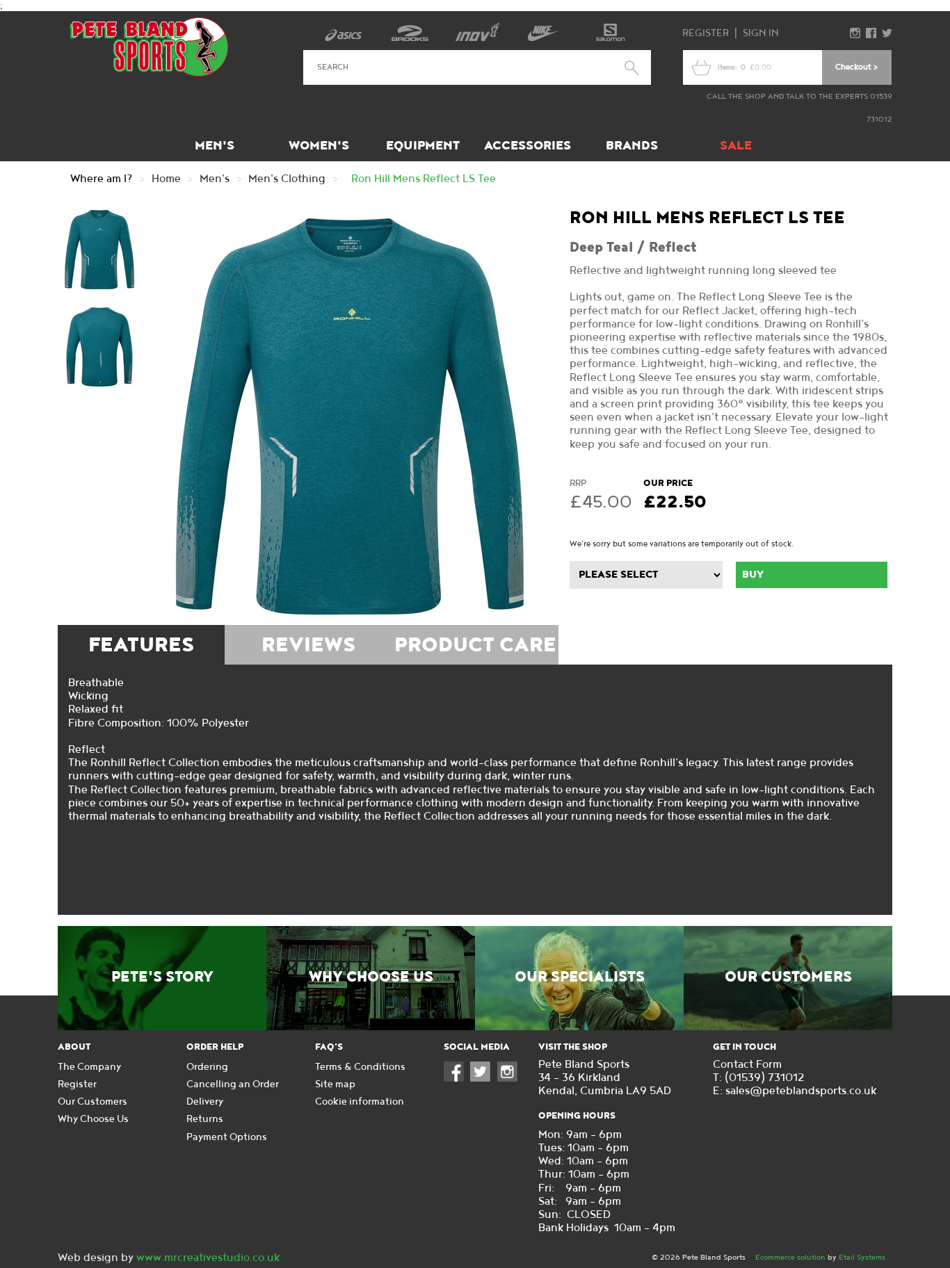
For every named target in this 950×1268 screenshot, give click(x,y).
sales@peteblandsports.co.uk (800, 1091)
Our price (668, 483)
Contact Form (747, 1064)
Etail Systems (862, 1257)
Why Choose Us (371, 977)
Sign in (761, 33)
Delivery (204, 1101)
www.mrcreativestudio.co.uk (208, 1258)
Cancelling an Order (232, 1084)
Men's (214, 145)
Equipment (423, 145)
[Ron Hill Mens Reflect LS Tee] (349, 416)
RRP (578, 483)
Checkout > (856, 67)
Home (166, 179)
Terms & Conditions (360, 1067)
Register (705, 33)
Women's (319, 145)
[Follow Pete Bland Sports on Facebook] (457, 1078)
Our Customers (788, 977)
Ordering (207, 1067)
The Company (89, 1067)
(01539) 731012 (765, 1077)
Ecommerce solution (790, 1257)
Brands (632, 145)
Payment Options (226, 1137)
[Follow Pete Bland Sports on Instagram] (510, 1078)
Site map (335, 1084)
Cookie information (359, 1101)
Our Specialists (580, 977)
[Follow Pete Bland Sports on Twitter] (483, 1078)
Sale (736, 145)
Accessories (527, 145)
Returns (204, 1119)
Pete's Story (162, 977)
